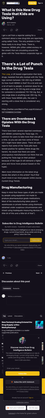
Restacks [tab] (16, 288)
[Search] (41, 316)
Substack (11, 413)
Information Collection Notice (29, 389)
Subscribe (32, 3)
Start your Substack (16, 408)
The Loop (6, 74)
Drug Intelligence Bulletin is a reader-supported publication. (16, 331)
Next (38, 273)
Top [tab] (4, 316)
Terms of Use (34, 387)
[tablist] (11, 288)
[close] (38, 338)
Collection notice (22, 402)
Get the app (33, 408)
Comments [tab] (7, 288)
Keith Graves (11, 22)
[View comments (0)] (11, 30)
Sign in (40, 3)
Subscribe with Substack (24, 382)
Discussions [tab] (18, 316)
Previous (8, 273)
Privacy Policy (23, 391)
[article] (22, 330)
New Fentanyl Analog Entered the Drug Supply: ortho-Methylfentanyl (17, 325)
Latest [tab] (10, 316)
